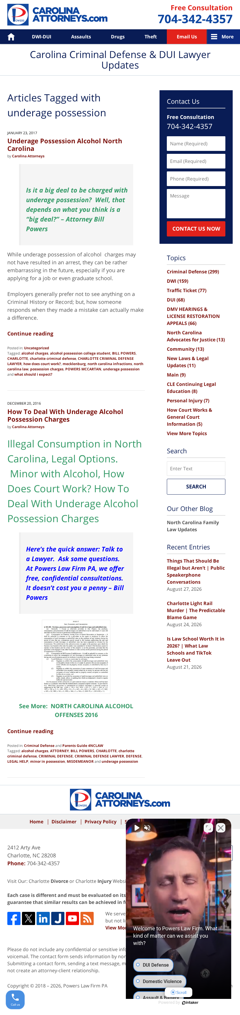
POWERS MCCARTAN (83, 369)
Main (176, 375)
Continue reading (30, 333)
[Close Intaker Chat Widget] (220, 827)
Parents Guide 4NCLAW (82, 745)
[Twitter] (28, 918)
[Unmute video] (136, 827)
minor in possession (47, 761)
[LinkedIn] (43, 918)
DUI (176, 300)
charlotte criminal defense (53, 358)
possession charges (47, 369)
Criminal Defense (39, 745)
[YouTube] (72, 918)
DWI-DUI (41, 36)
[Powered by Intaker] (190, 1002)
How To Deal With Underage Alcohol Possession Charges (65, 415)
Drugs (118, 36)
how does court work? (42, 363)
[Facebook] (13, 918)
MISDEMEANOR (80, 761)
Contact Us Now (196, 228)
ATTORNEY (59, 750)
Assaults (81, 36)
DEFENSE (134, 756)
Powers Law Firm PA (85, 985)
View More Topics (187, 433)
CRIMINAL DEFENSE (56, 756)
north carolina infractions (110, 363)
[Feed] (87, 918)
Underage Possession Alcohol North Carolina (64, 144)
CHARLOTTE (17, 358)
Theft (151, 36)
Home (7, 36)
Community (185, 349)
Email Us (187, 36)
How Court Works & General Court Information (189, 417)
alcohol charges (34, 353)
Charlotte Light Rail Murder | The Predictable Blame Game (196, 610)
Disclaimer (64, 821)
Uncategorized (36, 347)
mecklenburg (74, 363)
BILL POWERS (124, 353)
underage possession (121, 369)
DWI (177, 281)
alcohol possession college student (80, 353)
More (228, 36)
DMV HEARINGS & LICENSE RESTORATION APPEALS (193, 316)
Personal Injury (188, 400)
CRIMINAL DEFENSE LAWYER (99, 756)
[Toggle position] (208, 827)
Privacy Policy (100, 821)
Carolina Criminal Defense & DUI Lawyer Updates (57, 14)
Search (196, 486)
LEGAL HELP (17, 761)
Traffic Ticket (186, 290)
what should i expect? (33, 374)
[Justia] (57, 918)
